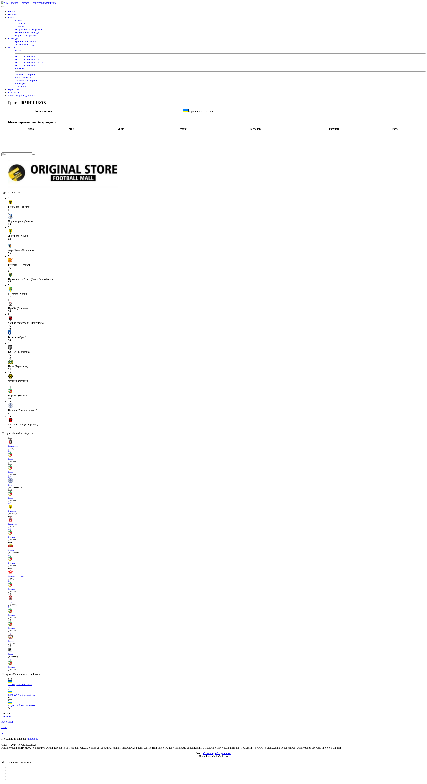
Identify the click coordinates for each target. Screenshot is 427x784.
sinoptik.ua (32, 738)
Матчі (11, 47)
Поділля (11, 485)
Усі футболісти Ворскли (28, 29)
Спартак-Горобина (15, 576)
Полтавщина (22, 86)
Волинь (11, 641)
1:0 (9, 477)
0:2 (9, 529)
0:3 (9, 659)
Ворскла (11, 537)
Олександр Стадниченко (22, 95)
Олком (11, 550)
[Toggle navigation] (2, 6)
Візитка (19, 20)
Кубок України (23, 77)
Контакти (13, 92)
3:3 (9, 633)
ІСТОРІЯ (20, 23)
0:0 (9, 503)
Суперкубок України (26, 80)
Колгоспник (13, 446)
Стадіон (19, 26)
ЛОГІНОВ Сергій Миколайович (21, 695)
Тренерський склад (25, 41)
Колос (10, 459)
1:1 (9, 451)
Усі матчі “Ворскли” (26, 56)
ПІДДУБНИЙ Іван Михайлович (21, 706)
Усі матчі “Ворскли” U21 (29, 59)
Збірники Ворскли (25, 35)
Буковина (12, 511)
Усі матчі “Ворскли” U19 (29, 62)
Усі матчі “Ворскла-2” (27, 65)
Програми (14, 89)
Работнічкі (12, 524)
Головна (12, 11)
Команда (13, 38)
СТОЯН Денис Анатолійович (20, 684)
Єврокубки (21, 83)
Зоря (10, 602)
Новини (12, 14)
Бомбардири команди (27, 32)
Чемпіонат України (25, 74)
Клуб (11, 17)
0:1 (9, 555)
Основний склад (24, 44)
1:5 (9, 581)
